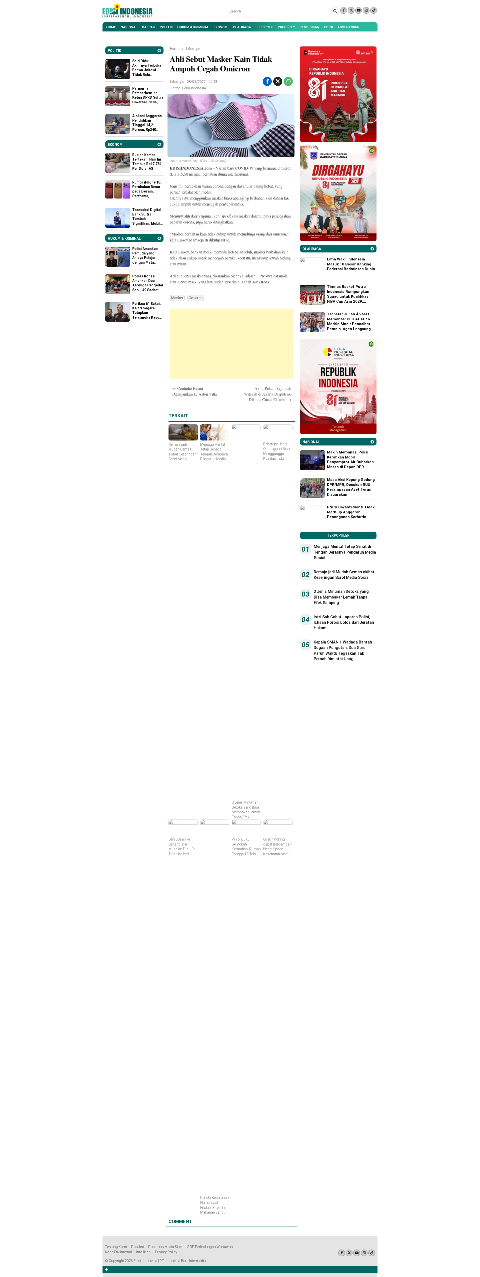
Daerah (148, 27)
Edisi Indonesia (194, 88)
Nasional (129, 27)
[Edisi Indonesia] (127, 16)
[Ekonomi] (159, 144)
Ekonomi (221, 27)
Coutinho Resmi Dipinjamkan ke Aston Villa (194, 391)
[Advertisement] (232, 344)
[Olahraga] (372, 248)
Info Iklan (143, 1252)
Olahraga (242, 27)
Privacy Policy (166, 1252)
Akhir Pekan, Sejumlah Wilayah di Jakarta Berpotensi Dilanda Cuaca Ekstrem (267, 394)
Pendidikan (310, 27)
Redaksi (137, 1247)
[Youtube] (358, 10)
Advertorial (349, 27)
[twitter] (277, 81)
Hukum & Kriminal (193, 27)
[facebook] (267, 81)
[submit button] (335, 10)
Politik (166, 27)
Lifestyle (264, 27)
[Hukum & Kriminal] (159, 238)
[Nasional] (372, 441)
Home (111, 27)
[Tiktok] (373, 10)
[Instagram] (366, 10)
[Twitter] (351, 10)
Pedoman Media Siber (165, 1247)
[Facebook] (343, 10)
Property (286, 27)
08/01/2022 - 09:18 (202, 82)
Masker (177, 298)
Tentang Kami (116, 1247)
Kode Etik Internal (118, 1252)
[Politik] (159, 50)
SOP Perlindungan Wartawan (210, 1247)
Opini (328, 27)
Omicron (195, 298)
